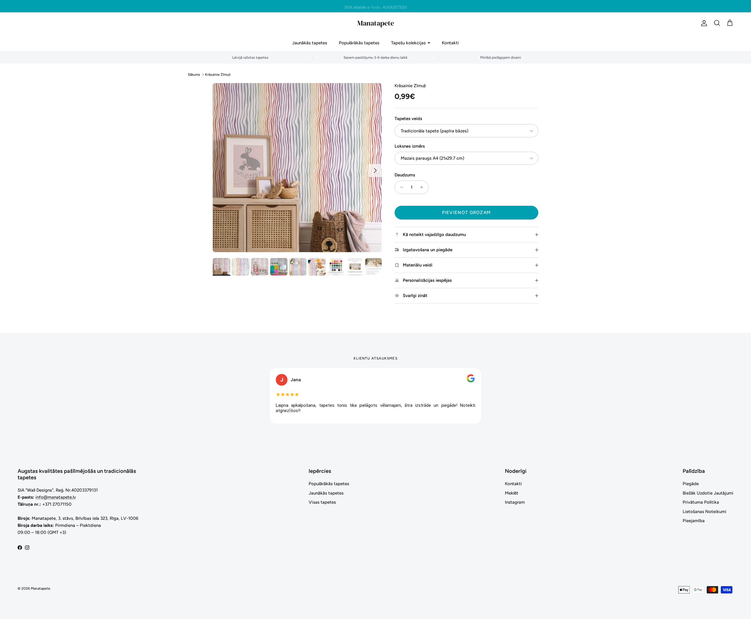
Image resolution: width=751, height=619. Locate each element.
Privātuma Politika (701, 502)
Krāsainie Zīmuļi (218, 74)
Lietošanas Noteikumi (704, 511)
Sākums (194, 74)
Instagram (515, 502)
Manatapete (40, 588)
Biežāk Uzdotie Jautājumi (708, 493)
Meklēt (511, 493)
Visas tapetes (322, 502)
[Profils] (703, 23)
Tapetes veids (408, 118)
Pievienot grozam (466, 212)
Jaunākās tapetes (309, 42)
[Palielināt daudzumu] (423, 187)
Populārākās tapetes (359, 42)
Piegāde (691, 483)
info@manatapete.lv (55, 497)
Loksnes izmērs (410, 146)
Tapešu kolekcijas (408, 42)
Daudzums (405, 175)
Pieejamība (694, 520)
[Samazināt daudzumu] (400, 187)
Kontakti (450, 42)
